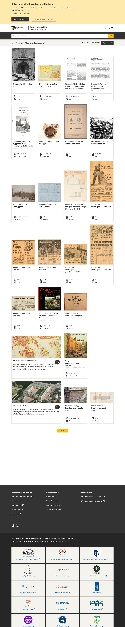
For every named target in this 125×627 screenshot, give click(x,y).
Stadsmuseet (15, 501)
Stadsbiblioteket (16, 509)
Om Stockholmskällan (52, 501)
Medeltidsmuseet (16, 505)
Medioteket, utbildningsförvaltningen (22, 496)
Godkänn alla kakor (20, 19)
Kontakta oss (50, 496)
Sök (111, 36)
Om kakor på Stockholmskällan (20, 14)
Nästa (63, 431)
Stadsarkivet (15, 514)
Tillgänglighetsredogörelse (54, 505)
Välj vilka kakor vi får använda (43, 19)
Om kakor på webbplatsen (54, 509)
